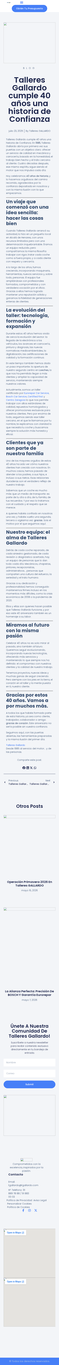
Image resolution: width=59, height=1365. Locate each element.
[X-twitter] (35, 1210)
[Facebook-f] (23, 1210)
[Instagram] (29, 1210)
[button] (21, 2)
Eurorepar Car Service (36, 393)
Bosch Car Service (16, 396)
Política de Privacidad (19, 1200)
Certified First (35, 396)
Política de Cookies (18, 1207)
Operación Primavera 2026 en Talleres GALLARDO (29, 883)
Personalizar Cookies (19, 1203)
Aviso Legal (40, 1200)
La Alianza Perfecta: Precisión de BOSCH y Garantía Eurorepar (29, 993)
